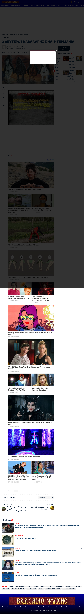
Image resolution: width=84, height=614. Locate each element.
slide (11, 586)
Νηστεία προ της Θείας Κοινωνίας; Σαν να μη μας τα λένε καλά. (36, 575)
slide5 (40, 588)
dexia (42, 586)
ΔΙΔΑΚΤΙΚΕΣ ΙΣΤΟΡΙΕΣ (69, 588)
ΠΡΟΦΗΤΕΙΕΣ (59, 586)
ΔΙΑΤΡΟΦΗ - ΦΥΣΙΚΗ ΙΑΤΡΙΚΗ (53, 588)
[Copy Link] (52, 497)
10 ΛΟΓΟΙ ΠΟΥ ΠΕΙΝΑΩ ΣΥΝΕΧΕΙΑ (25, 538)
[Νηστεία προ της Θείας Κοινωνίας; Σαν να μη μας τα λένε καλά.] (8, 577)
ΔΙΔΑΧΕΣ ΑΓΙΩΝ (32, 588)
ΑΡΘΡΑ (36, 586)
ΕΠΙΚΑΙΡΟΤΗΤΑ (18, 523)
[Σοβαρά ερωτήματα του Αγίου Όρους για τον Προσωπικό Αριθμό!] (8, 552)
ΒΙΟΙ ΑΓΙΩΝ (6, 588)
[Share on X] (49, 497)
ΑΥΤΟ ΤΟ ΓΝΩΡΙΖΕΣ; (19, 535)
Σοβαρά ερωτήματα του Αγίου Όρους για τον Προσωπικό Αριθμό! (36, 550)
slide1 (15, 490)
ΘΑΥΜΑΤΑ (68, 586)
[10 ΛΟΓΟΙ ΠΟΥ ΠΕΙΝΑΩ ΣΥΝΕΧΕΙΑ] (8, 540)
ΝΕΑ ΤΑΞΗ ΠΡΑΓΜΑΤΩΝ (18, 588)
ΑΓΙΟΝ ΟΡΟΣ (17, 548)
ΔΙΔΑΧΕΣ (17, 572)
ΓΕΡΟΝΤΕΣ (78, 586)
